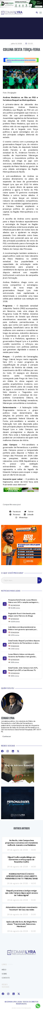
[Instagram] (7, 751)
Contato (6, 978)
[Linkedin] (13, 751)
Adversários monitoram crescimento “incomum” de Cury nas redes (21, 908)
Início (4, 970)
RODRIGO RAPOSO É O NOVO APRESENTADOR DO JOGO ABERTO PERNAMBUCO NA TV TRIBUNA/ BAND (21, 876)
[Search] (39, 580)
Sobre (4, 974)
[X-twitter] (18, 751)
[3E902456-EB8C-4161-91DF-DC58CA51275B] (21, 7)
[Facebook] (2, 751)
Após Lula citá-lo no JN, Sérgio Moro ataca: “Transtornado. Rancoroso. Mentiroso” (21, 924)
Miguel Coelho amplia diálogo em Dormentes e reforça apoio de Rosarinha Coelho (21, 859)
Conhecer (6, 736)
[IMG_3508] (21, 61)
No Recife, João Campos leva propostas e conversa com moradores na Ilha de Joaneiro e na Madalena (21, 842)
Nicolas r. (27, 1008)
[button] (36, 12)
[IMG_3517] (21, 564)
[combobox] (19, 580)
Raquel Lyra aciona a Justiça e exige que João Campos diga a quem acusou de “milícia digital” (21, 893)
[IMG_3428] (21, 491)
